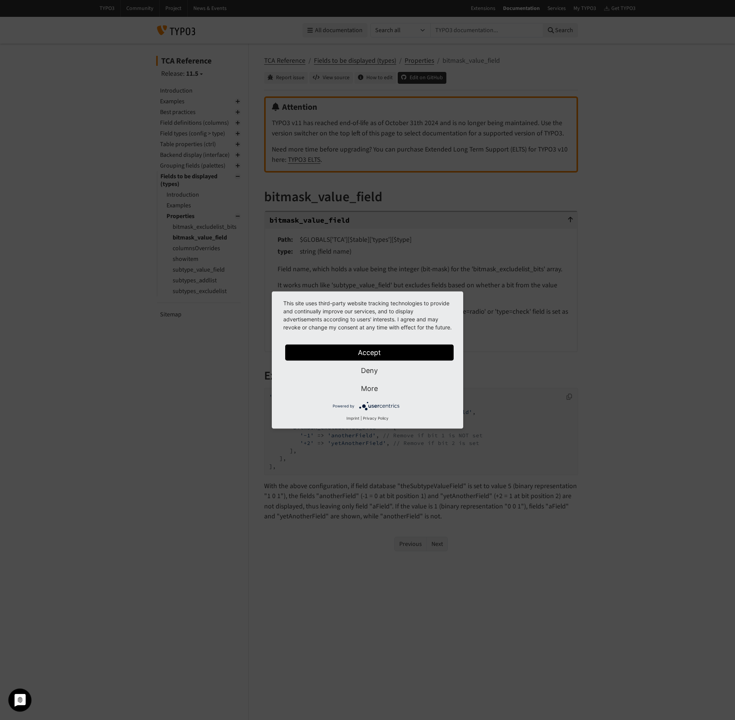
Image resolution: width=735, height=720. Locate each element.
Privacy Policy (376, 418)
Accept (369, 353)
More (369, 388)
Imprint (352, 418)
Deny (369, 371)
